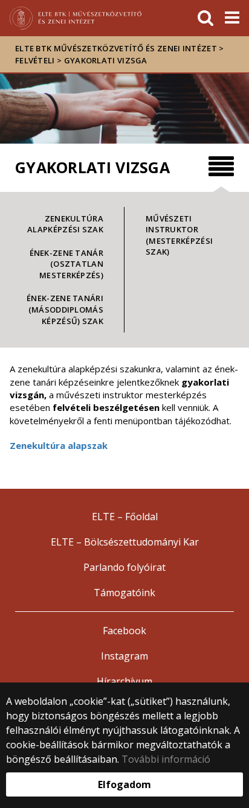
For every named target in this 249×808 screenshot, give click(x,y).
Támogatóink (124, 592)
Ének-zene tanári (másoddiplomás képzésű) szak (65, 309)
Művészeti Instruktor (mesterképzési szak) (179, 235)
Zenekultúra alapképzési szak (65, 224)
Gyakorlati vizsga (105, 60)
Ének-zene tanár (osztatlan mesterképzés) (67, 264)
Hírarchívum (124, 681)
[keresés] (205, 18)
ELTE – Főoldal (125, 516)
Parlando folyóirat (124, 567)
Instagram (124, 656)
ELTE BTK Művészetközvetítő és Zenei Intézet (116, 48)
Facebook (124, 630)
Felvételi (35, 60)
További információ (165, 759)
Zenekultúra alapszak (59, 445)
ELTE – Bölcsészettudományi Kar (125, 542)
